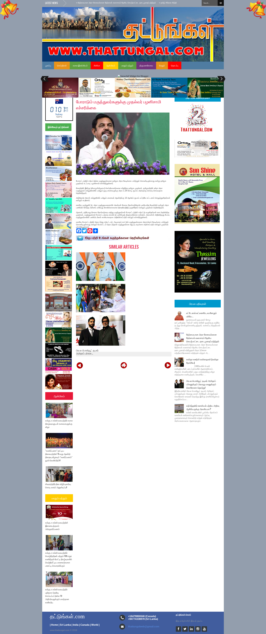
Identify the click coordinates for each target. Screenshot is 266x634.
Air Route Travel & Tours (169, 92)
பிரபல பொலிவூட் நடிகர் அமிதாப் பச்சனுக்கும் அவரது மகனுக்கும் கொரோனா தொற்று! (201, 384)
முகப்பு (48, 65)
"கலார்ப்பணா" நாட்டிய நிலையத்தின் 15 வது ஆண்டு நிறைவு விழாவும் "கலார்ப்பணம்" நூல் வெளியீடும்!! (58, 455)
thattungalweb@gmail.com (143, 626)
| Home (54, 625)
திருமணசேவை (146, 65)
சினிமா (97, 65)
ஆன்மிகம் (110, 65)
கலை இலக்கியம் (80, 65)
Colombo (58, 114)
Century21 (97, 92)
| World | (94, 625)
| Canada (84, 625)
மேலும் (162, 65)
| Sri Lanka (65, 625)
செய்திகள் (62, 65)
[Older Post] (167, 365)
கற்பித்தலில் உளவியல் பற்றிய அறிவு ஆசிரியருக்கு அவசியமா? (202, 407)
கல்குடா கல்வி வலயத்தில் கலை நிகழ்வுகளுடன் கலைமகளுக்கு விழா (59, 423)
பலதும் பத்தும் (127, 65)
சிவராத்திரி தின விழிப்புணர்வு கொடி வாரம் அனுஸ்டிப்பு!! (58, 485)
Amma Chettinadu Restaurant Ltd (133, 92)
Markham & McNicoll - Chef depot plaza (60, 92)
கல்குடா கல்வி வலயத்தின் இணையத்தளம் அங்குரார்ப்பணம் (56, 526)
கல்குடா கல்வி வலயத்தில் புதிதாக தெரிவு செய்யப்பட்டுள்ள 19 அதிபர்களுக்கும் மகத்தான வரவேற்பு (57, 596)
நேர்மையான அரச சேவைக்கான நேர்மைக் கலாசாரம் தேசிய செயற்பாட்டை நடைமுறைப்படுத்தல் (202, 338)
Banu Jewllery (205, 92)
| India (75, 625)
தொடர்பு (174, 65)
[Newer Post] (79, 365)
